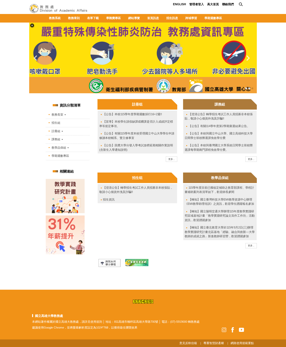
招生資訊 (109, 199)
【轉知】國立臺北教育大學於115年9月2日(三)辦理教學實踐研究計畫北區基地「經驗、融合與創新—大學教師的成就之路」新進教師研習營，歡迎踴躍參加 (220, 232)
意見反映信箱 (188, 343)
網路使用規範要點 (242, 343)
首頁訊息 (153, 18)
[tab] (246, 88)
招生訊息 (172, 18)
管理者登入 (196, 4)
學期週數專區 (213, 18)
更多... (171, 159)
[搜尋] (241, 4)
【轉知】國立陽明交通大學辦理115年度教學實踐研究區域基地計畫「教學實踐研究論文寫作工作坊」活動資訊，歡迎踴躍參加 (220, 216)
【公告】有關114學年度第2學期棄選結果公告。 (219, 126)
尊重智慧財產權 (214, 343)
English (179, 4)
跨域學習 (191, 18)
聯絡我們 (228, 4)
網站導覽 (134, 18)
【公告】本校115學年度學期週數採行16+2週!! (132, 114)
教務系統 (55, 18)
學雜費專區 (113, 18)
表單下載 (93, 18)
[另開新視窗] (143, 58)
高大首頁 (213, 4)
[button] (32, 25)
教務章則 (74, 18)
